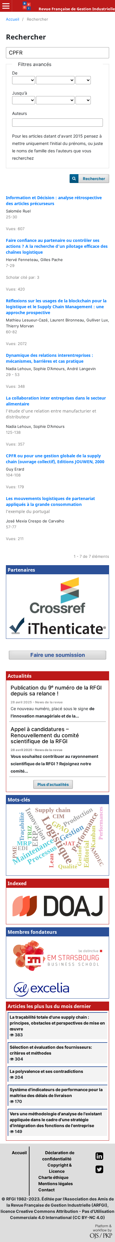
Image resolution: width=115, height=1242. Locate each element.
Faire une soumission (57, 655)
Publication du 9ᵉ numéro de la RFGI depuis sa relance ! (56, 690)
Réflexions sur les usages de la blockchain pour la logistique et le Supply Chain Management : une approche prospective (56, 306)
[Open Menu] (6, 6)
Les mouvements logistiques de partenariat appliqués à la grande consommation (50, 505)
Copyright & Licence (59, 1168)
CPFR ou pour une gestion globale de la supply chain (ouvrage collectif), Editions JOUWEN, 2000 (55, 458)
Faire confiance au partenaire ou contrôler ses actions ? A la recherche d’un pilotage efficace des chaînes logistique (57, 246)
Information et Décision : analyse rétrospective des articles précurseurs (54, 200)
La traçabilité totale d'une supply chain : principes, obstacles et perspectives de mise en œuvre (57, 1023)
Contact (46, 1189)
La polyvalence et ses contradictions (46, 1071)
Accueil (12, 19)
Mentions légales (55, 1183)
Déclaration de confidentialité (58, 1155)
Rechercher (94, 178)
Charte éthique (53, 1177)
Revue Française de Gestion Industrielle (77, 8)
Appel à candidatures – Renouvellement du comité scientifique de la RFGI (45, 735)
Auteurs (19, 113)
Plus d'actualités (53, 784)
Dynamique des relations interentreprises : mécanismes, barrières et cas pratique (49, 358)
